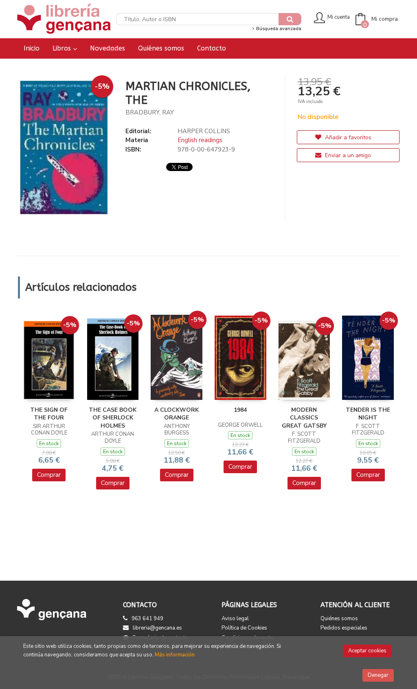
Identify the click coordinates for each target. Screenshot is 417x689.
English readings (200, 140)
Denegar (378, 675)
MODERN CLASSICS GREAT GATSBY (304, 418)
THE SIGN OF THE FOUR (49, 414)
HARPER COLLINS (204, 131)
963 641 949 (147, 618)
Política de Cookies (244, 628)
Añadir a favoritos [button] (347, 137)
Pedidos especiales (343, 628)
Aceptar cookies (367, 650)
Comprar (49, 475)
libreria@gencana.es (157, 628)
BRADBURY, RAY (149, 112)
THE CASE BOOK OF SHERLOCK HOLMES (112, 418)
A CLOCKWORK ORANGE (176, 414)
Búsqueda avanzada (278, 29)
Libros (63, 48)
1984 (240, 410)
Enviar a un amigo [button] (347, 155)
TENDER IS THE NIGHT (368, 414)
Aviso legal (235, 618)
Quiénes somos (339, 618)
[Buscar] (290, 19)
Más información (175, 654)
